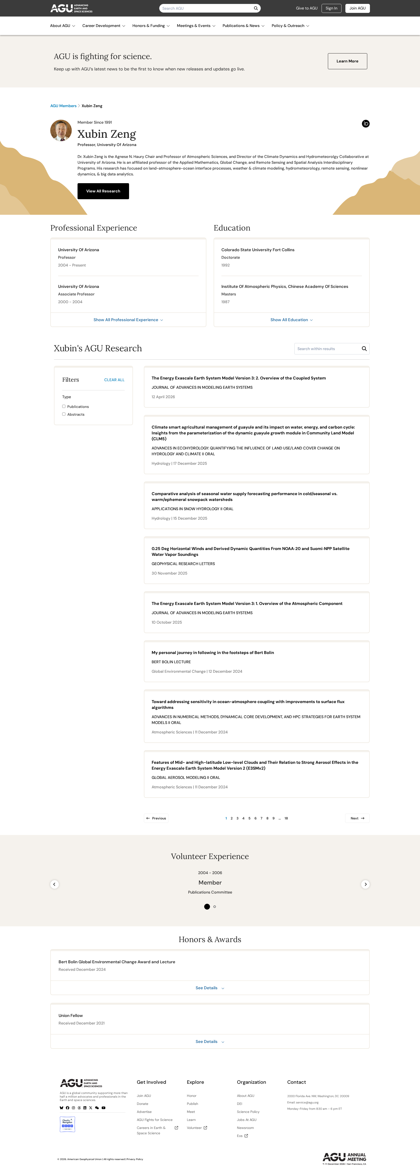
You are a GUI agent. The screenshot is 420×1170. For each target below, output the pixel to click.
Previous (159, 818)
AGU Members (63, 105)
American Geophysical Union (84, 1159)
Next (355, 818)
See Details (207, 987)
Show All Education (289, 319)
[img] (256, 8)
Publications (78, 406)
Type (66, 396)
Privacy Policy (135, 1159)
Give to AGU (307, 8)
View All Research (103, 191)
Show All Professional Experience (126, 319)
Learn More (348, 61)
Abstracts (76, 414)
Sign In (331, 8)
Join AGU (358, 8)
